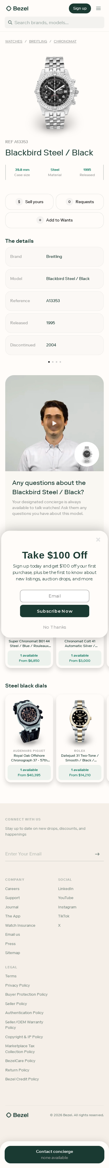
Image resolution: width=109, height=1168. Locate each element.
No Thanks (54, 626)
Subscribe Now (54, 610)
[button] (54, 555)
